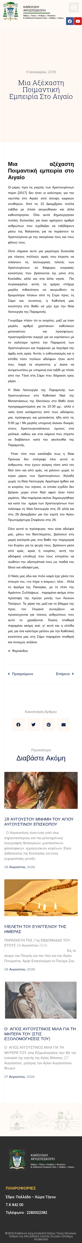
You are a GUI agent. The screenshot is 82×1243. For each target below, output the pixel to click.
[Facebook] (70, 21)
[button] (74, 7)
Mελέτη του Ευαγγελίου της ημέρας (35, 929)
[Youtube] (78, 21)
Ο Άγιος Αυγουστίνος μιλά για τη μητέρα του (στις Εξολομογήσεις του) (40, 1033)
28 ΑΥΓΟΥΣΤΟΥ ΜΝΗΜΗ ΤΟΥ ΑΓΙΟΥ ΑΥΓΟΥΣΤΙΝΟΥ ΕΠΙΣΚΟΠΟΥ (39, 822)
